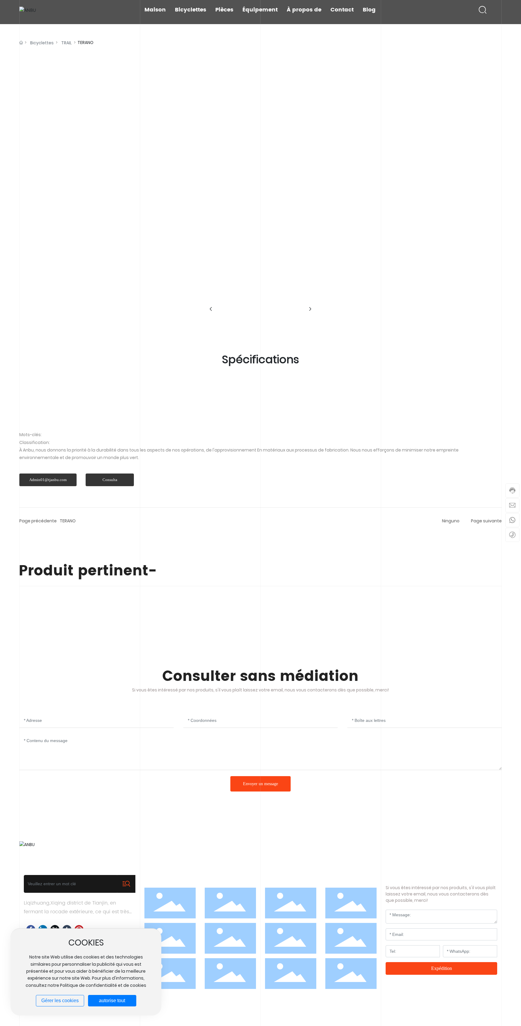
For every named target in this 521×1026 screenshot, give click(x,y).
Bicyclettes (42, 43)
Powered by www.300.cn (236, 1012)
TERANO (68, 521)
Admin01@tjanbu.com (423, 848)
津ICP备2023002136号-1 (478, 1012)
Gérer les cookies (60, 1000)
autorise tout (112, 1000)
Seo (267, 1012)
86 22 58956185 (290, 848)
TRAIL (66, 43)
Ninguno (450, 521)
